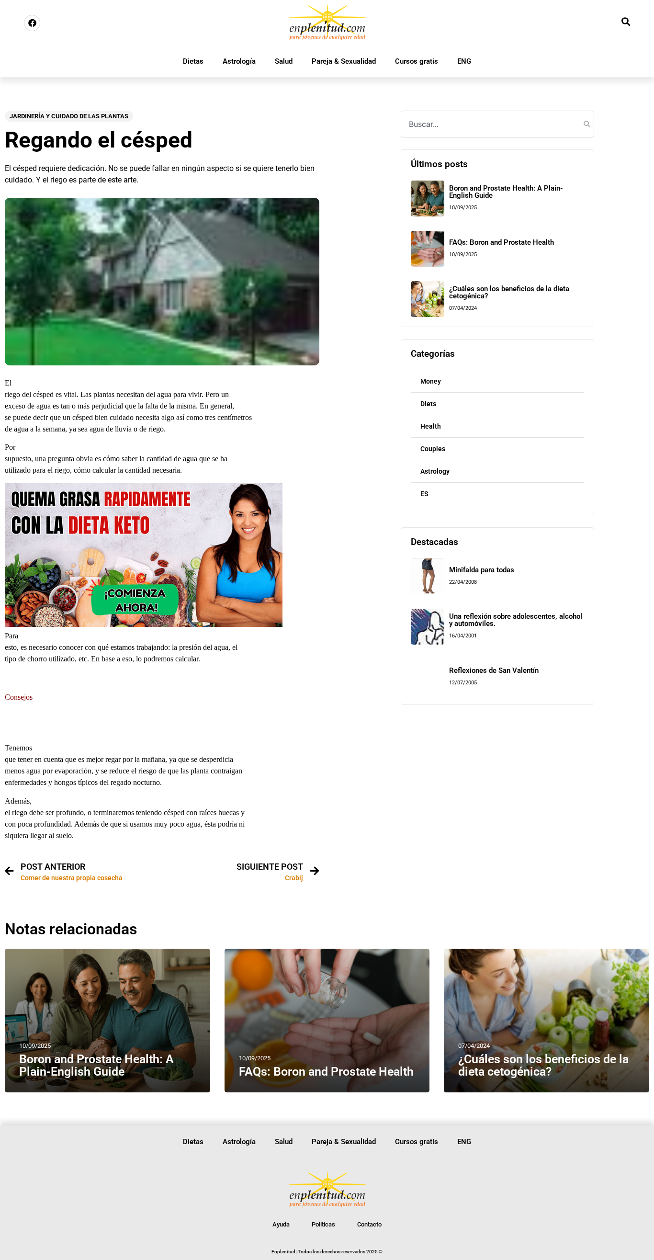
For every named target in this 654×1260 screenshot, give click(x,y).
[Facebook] (32, 23)
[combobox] (497, 124)
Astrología (239, 61)
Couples (432, 449)
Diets (428, 404)
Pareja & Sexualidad (344, 61)
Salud (284, 61)
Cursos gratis (416, 61)
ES (424, 494)
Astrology (435, 471)
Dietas (193, 61)
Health (430, 426)
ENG (464, 61)
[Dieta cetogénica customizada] (143, 624)
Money (430, 381)
